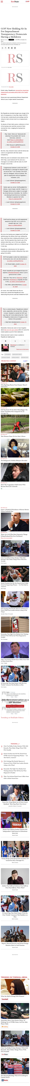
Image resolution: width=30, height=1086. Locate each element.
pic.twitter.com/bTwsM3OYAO (15, 142)
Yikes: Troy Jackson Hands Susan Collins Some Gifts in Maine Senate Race (15, 660)
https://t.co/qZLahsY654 (15, 199)
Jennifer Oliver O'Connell (7, 614)
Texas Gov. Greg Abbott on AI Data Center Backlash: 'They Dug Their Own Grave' (15, 803)
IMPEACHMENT (15, 357)
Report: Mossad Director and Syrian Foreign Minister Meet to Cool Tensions (15, 944)
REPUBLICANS (24, 357)
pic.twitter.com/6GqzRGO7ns (15, 261)
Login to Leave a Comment (15, 706)
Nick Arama (5, 39)
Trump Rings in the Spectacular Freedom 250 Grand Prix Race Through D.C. (15, 859)
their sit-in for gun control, (11, 330)
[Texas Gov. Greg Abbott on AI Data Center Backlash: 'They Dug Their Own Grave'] (15, 792)
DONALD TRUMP (6, 357)
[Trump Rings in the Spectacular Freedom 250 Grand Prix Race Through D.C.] (15, 849)
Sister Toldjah (4, 663)
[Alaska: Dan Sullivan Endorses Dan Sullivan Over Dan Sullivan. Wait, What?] (15, 876)
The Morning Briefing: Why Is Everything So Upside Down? (14, 1076)
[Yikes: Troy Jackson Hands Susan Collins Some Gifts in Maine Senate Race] (15, 650)
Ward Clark (15, 835)
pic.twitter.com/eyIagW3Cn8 (17, 281)
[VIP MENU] (27, 1)
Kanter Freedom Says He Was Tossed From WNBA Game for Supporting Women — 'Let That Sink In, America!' (14, 584)
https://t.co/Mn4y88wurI (16, 140)
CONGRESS (7, 354)
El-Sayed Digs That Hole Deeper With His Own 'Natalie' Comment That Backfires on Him (14, 684)
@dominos (20, 277)
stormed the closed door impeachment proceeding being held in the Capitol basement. (15, 92)
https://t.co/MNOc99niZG (15, 225)
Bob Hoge (3, 588)
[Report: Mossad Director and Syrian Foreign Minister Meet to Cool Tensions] (15, 934)
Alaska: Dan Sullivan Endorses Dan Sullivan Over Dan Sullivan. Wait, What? (15, 887)
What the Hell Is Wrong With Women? (12, 996)
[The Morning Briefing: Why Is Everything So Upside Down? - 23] (15, 1066)
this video (10, 67)
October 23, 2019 (15, 147)
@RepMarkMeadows (13, 272)
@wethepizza (13, 279)
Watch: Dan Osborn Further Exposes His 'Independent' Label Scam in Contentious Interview (15, 831)
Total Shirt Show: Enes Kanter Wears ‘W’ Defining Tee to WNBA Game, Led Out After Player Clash (14, 1022)
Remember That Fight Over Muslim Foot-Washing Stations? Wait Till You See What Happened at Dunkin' (14, 635)
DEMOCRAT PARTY (17, 354)
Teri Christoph (4, 639)
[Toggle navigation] (2, 1)
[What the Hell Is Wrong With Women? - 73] (15, 987)
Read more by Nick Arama (22, 349)
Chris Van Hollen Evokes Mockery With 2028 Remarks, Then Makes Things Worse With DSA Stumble (14, 559)
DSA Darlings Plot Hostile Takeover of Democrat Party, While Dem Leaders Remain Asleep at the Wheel (14, 610)
